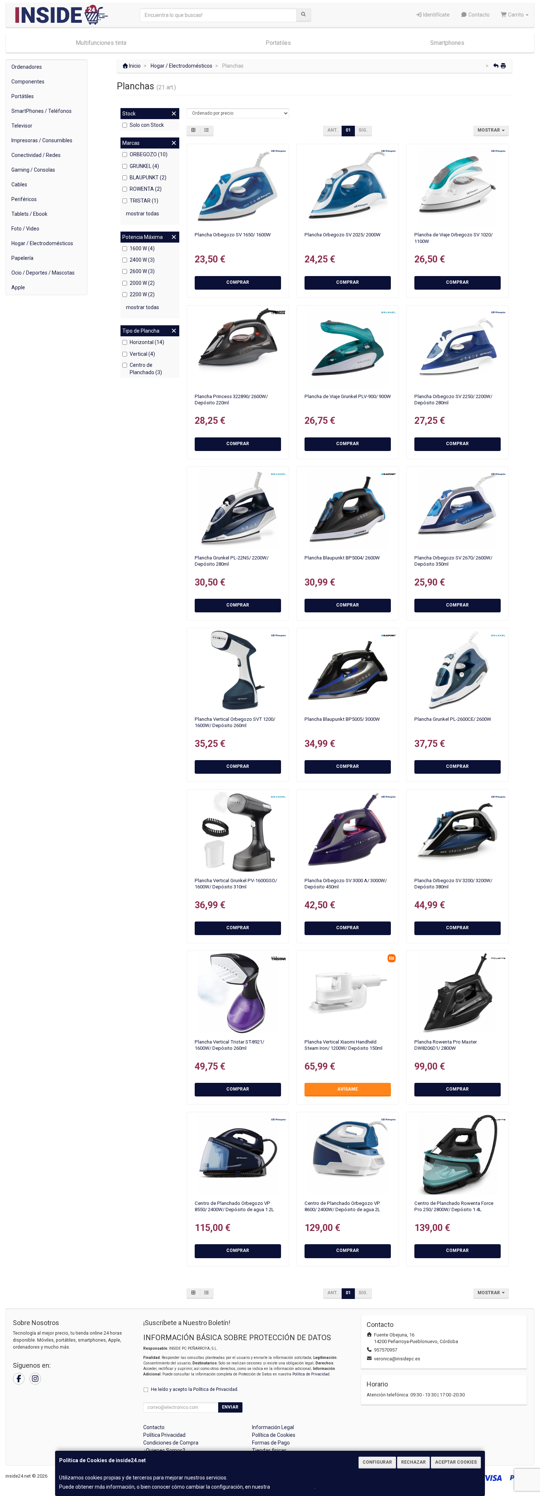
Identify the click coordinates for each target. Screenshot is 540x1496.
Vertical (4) (142, 354)
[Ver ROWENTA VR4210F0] (457, 1154)
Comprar (237, 282)
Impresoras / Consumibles (41, 140)
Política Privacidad (164, 1435)
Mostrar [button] (489, 130)
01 (348, 130)
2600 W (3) (142, 271)
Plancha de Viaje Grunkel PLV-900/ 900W (348, 396)
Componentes (27, 82)
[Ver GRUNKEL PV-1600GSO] (237, 832)
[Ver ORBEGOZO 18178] (348, 832)
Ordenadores (26, 67)
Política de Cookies (292, 1487)
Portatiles (278, 42)
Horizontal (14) (147, 342)
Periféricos (24, 199)
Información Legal (273, 1427)
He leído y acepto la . (194, 1389)
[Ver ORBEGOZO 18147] (457, 348)
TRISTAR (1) (144, 201)
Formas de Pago (271, 1443)
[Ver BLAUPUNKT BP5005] (348, 670)
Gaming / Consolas (33, 170)
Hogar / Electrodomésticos (42, 243)
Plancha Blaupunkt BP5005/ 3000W (342, 719)
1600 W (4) (142, 248)
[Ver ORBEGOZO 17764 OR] (348, 1154)
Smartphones (447, 42)
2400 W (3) (142, 260)
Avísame (347, 1089)
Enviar (230, 1407)
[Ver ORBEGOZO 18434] (457, 832)
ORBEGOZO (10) (149, 154)
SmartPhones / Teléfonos (41, 111)
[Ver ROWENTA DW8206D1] (457, 993)
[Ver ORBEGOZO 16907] (457, 509)
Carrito (516, 15)
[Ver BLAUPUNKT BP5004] (348, 509)
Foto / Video (25, 229)
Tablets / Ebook (29, 214)
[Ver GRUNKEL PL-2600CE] (457, 670)
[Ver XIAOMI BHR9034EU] (348, 993)
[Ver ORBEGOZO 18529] (237, 186)
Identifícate (436, 15)
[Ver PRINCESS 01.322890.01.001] (237, 348)
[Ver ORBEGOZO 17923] (457, 186)
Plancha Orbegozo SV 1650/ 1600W (233, 234)
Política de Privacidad (311, 1374)
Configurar (377, 1462)
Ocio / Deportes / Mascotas (43, 273)
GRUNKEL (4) (144, 166)
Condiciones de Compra (170, 1443)
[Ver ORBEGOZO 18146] (348, 186)
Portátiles (22, 96)
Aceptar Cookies (456, 1462)
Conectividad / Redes (36, 155)
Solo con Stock (147, 125)
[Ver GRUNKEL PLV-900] (348, 348)
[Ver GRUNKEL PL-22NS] (237, 509)
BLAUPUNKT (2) (148, 177)
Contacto (478, 15)
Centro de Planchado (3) (146, 368)
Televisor (21, 126)
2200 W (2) (142, 294)
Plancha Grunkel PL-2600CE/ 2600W (452, 719)
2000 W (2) (142, 283)
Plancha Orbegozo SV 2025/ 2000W (343, 234)
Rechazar (413, 1462)
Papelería (22, 258)
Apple (18, 287)
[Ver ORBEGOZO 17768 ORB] (237, 1154)
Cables (19, 184)
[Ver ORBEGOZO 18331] (237, 670)
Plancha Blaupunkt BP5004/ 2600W (342, 558)
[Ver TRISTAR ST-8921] (237, 993)
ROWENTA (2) (146, 189)
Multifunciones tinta (101, 42)
